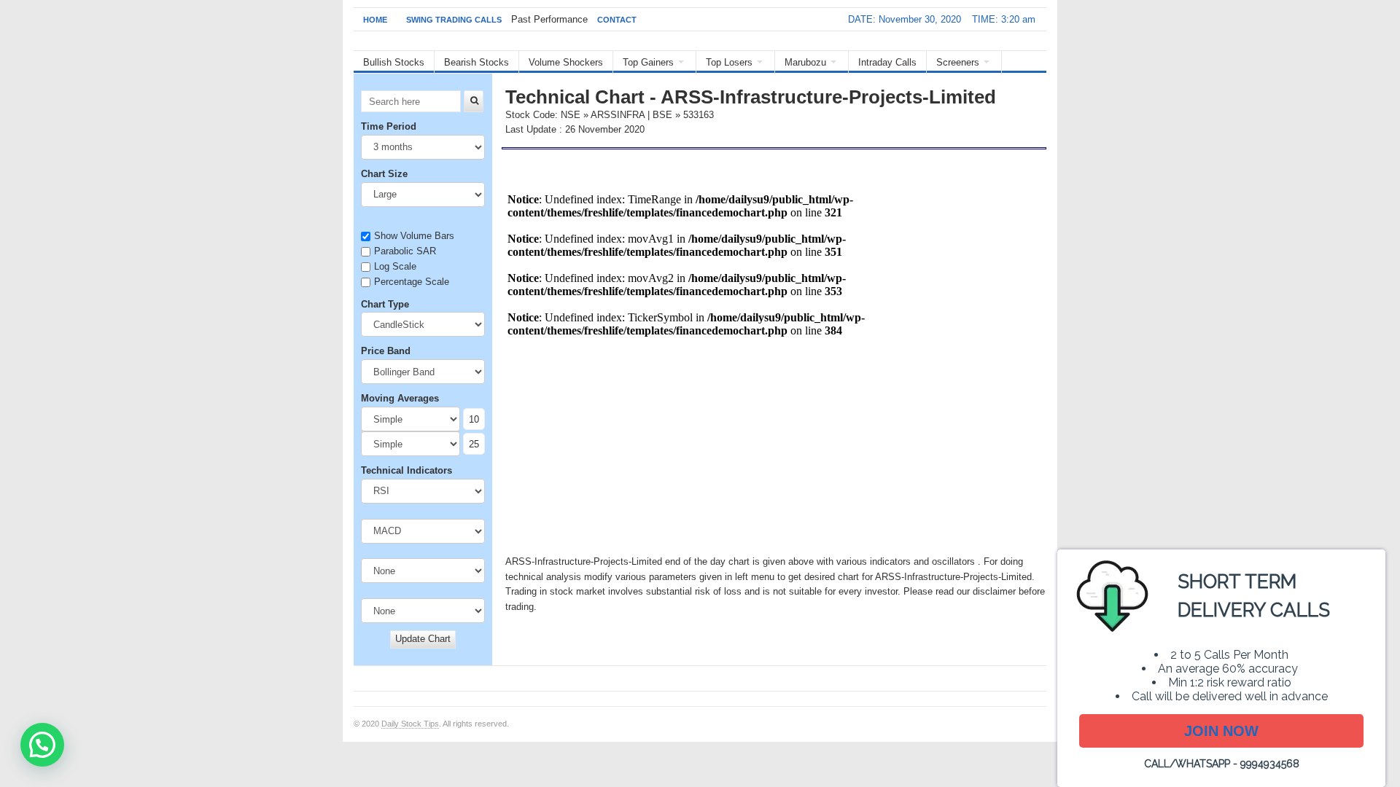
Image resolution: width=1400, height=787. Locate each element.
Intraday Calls (887, 62)
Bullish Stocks (393, 62)
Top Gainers (648, 62)
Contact (617, 19)
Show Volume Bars (414, 235)
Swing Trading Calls (454, 19)
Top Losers (729, 62)
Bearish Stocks (476, 62)
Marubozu (805, 62)
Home (375, 19)
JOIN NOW (1221, 731)
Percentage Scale (411, 281)
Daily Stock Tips (410, 723)
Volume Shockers (566, 62)
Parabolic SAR (405, 251)
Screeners (957, 62)
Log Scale (395, 266)
